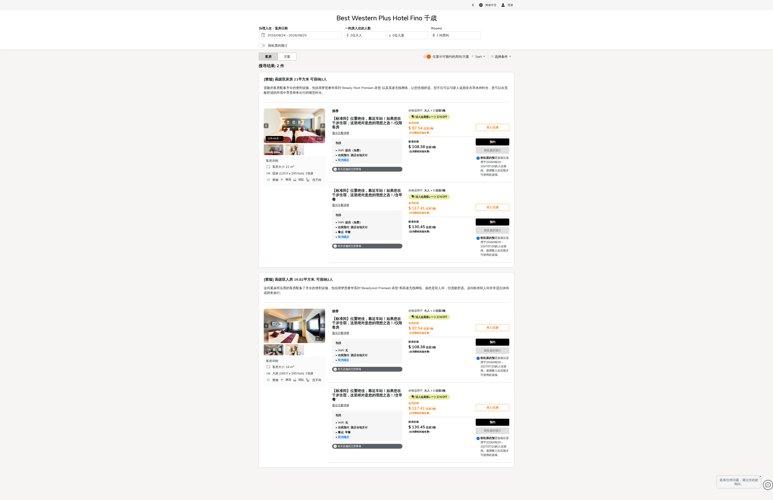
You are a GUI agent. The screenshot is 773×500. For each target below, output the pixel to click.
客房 (268, 57)
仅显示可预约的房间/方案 (451, 57)
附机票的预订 (277, 45)
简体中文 (491, 5)
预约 (492, 142)
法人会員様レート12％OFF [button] (431, 116)
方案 (287, 57)
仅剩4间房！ (274, 138)
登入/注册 (493, 127)
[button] (266, 125)
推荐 (335, 111)
